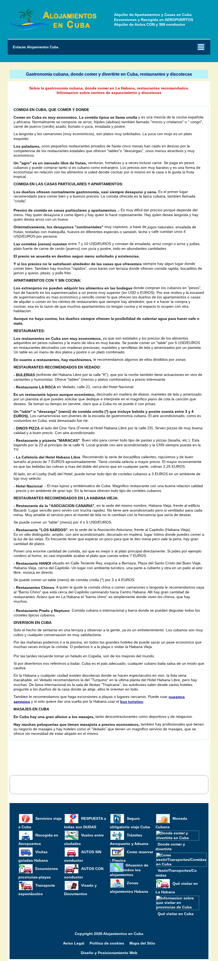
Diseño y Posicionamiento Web (109, 953)
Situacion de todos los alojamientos (129, 870)
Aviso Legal (73, 943)
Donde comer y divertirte (170, 846)
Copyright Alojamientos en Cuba (109, 934)
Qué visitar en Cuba (176, 913)
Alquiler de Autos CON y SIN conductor (149, 24)
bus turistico (131, 702)
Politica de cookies (107, 943)
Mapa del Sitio (142, 943)
